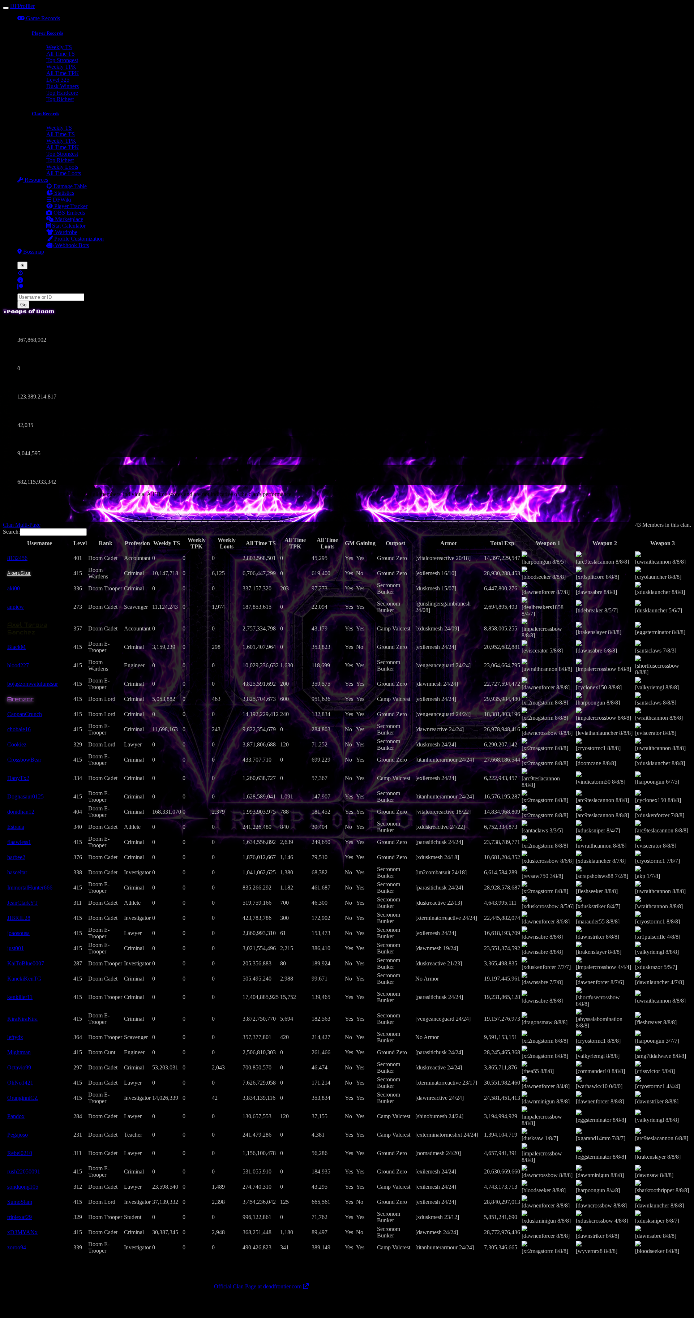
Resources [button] (35, 180)
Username (39, 543)
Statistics (63, 193)
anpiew (15, 607)
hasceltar (17, 872)
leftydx (15, 1037)
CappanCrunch (24, 714)
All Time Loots (63, 173)
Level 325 (57, 80)
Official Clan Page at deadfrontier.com (258, 1286)
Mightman (19, 1052)
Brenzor (20, 699)
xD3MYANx (22, 1232)
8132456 (17, 558)
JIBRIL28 (18, 918)
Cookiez (16, 744)
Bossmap (33, 252)
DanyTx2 (18, 778)
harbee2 (16, 857)
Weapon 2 (604, 543)
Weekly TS (59, 47)
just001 (15, 948)
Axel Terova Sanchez (27, 628)
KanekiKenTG (24, 978)
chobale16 (19, 729)
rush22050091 (23, 1171)
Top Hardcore (62, 93)
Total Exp (502, 543)
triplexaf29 (19, 1217)
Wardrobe (65, 232)
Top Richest (60, 99)
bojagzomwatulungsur (32, 684)
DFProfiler (22, 6)
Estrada (15, 827)
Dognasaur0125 (25, 796)
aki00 (13, 588)
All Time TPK (62, 73)
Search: (11, 532)
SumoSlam (19, 1202)
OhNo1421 (20, 1083)
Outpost (395, 543)
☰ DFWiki (58, 200)
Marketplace (68, 219)
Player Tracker (70, 206)
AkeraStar (19, 573)
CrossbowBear (24, 760)
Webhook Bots (71, 245)
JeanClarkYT (22, 903)
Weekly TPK (61, 67)
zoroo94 (16, 1247)
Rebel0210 (19, 1153)
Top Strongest (62, 60)
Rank (105, 543)
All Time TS (60, 54)
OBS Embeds (68, 213)
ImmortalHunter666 (29, 887)
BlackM (16, 647)
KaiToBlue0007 (25, 963)
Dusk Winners (62, 86)
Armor (448, 543)
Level (80, 543)
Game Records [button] (42, 18)
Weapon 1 (548, 543)
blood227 (18, 665)
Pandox (16, 1116)
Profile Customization (78, 239)
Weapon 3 (662, 543)
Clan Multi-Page (21, 525)
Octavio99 (19, 1067)
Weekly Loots (62, 167)
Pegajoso (17, 1135)
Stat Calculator (68, 226)
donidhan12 (20, 812)
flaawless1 (19, 842)
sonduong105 (22, 1187)
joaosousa (18, 933)
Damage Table (69, 186)
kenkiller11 (20, 997)
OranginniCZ (22, 1098)
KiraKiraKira (22, 1019)
